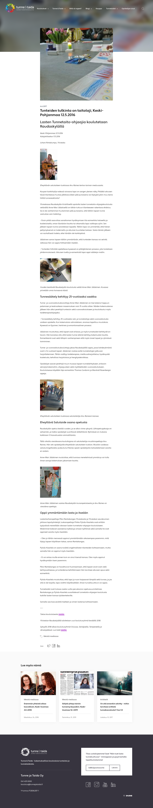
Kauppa (99, 9)
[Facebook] (88, 786)
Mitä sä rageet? (75, 9)
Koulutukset (42, 9)
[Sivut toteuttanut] (127, 796)
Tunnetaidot (111, 9)
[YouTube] (105, 786)
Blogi (88, 9)
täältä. (61, 614)
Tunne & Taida (58, 9)
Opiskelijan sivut (128, 9)
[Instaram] (96, 786)
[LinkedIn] (113, 786)
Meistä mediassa (51, 636)
